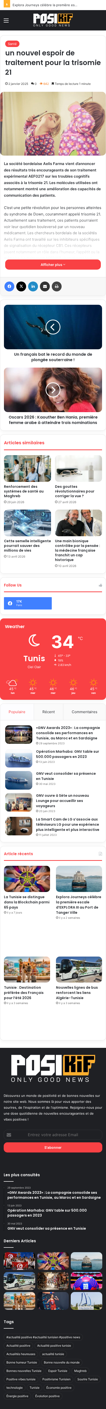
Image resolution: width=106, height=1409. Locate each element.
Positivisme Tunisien (56, 1379)
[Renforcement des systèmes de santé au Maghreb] (27, 468)
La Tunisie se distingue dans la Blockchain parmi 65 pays (27, 902)
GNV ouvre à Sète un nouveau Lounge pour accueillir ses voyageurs (62, 800)
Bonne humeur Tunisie (21, 1362)
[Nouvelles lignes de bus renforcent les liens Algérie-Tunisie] (79, 970)
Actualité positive (18, 1345)
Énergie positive (17, 1396)
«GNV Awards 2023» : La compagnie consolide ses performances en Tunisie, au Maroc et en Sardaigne (68, 733)
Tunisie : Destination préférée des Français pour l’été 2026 (24, 992)
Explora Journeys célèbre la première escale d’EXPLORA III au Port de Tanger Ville (78, 904)
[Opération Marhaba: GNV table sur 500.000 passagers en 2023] (18, 758)
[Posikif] (53, 20)
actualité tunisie (53, 1354)
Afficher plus (52, 264)
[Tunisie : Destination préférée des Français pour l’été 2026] (27, 970)
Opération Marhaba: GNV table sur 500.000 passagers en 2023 (67, 754)
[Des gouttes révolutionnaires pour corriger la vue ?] (78, 468)
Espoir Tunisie (57, 1371)
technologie (14, 1387)
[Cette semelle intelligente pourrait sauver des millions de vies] (27, 523)
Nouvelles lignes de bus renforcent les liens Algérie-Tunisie (77, 992)
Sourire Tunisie (87, 1379)
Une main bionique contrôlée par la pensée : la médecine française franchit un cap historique (77, 550)
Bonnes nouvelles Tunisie (23, 1371)
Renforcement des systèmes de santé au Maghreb (24, 491)
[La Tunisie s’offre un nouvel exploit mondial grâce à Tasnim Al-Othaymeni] (53, 1301)
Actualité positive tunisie (54, 1345)
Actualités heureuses (20, 1354)
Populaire (17, 711)
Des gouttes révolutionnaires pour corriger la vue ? (74, 491)
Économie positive (58, 1387)
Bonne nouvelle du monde (62, 1362)
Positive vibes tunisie (20, 1379)
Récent (48, 711)
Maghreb (80, 1371)
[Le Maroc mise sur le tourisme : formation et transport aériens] (53, 1281)
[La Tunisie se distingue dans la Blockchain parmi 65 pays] (27, 879)
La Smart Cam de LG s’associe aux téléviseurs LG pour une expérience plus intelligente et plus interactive (67, 824)
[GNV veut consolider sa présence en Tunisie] (18, 780)
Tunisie (34, 1387)
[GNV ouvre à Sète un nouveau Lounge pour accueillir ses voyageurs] (18, 802)
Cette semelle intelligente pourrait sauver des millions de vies (27, 546)
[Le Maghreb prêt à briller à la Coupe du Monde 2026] (86, 1281)
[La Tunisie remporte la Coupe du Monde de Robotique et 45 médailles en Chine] (19, 1261)
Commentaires (84, 711)
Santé (12, 44)
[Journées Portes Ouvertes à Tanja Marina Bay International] (86, 1301)
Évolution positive (47, 1396)
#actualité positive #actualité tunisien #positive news (43, 1337)
